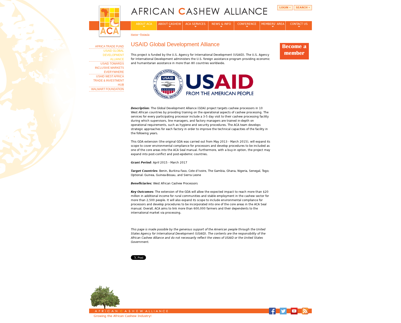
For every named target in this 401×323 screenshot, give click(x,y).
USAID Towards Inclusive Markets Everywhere (109, 68)
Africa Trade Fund (109, 46)
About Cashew (169, 25)
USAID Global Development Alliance (113, 55)
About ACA (141, 25)
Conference (245, 25)
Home (134, 34)
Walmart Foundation (107, 89)
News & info (219, 25)
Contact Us (296, 25)
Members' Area (272, 25)
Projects (144, 34)
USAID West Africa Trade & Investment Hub (108, 80)
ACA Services (194, 25)
